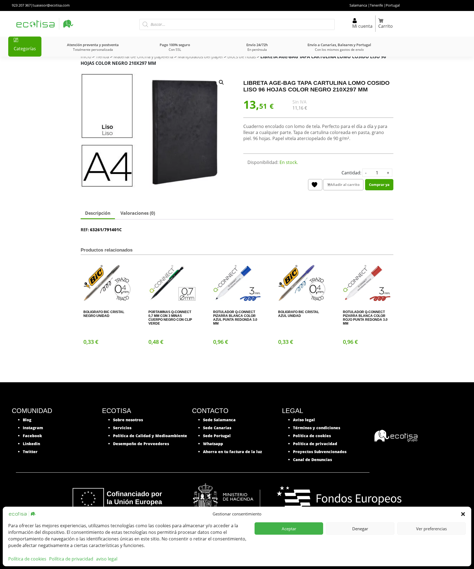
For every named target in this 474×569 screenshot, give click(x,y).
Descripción (98, 213)
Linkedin (31, 443)
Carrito (385, 26)
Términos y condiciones (316, 427)
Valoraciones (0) (137, 213)
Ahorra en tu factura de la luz (232, 451)
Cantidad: (351, 173)
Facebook (32, 435)
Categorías (25, 49)
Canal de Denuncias (312, 459)
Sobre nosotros (128, 419)
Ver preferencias (431, 528)
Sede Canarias (217, 427)
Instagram (33, 427)
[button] (463, 514)
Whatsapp (213, 443)
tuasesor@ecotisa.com (51, 5)
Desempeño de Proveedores (141, 443)
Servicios (122, 427)
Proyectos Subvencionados (319, 451)
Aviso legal (304, 419)
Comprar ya (379, 184)
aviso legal (106, 559)
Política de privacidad (71, 559)
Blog (27, 419)
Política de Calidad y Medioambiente (150, 435)
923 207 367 (21, 5)
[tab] (98, 213)
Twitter (30, 451)
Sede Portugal (217, 435)
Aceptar (289, 528)
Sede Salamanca (219, 419)
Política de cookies (27, 559)
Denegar (360, 528)
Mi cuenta (362, 26)
